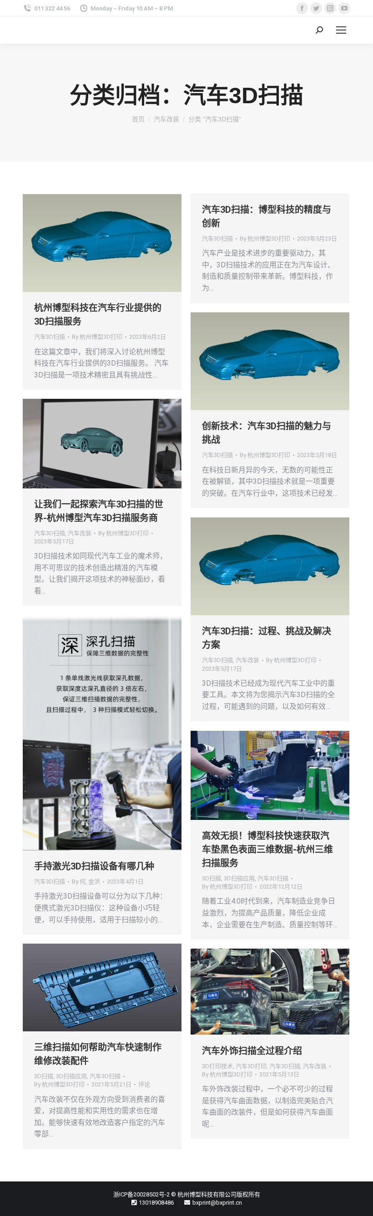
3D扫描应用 (239, 878)
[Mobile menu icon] (341, 30)
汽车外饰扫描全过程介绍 (252, 1050)
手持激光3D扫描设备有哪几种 (94, 866)
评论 (144, 1084)
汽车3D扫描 (49, 336)
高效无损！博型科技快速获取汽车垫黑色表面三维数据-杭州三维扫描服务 (267, 849)
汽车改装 (79, 533)
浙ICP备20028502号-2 (141, 1194)
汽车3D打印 (251, 1066)
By (97, 336)
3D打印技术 (217, 1066)
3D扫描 (211, 878)
